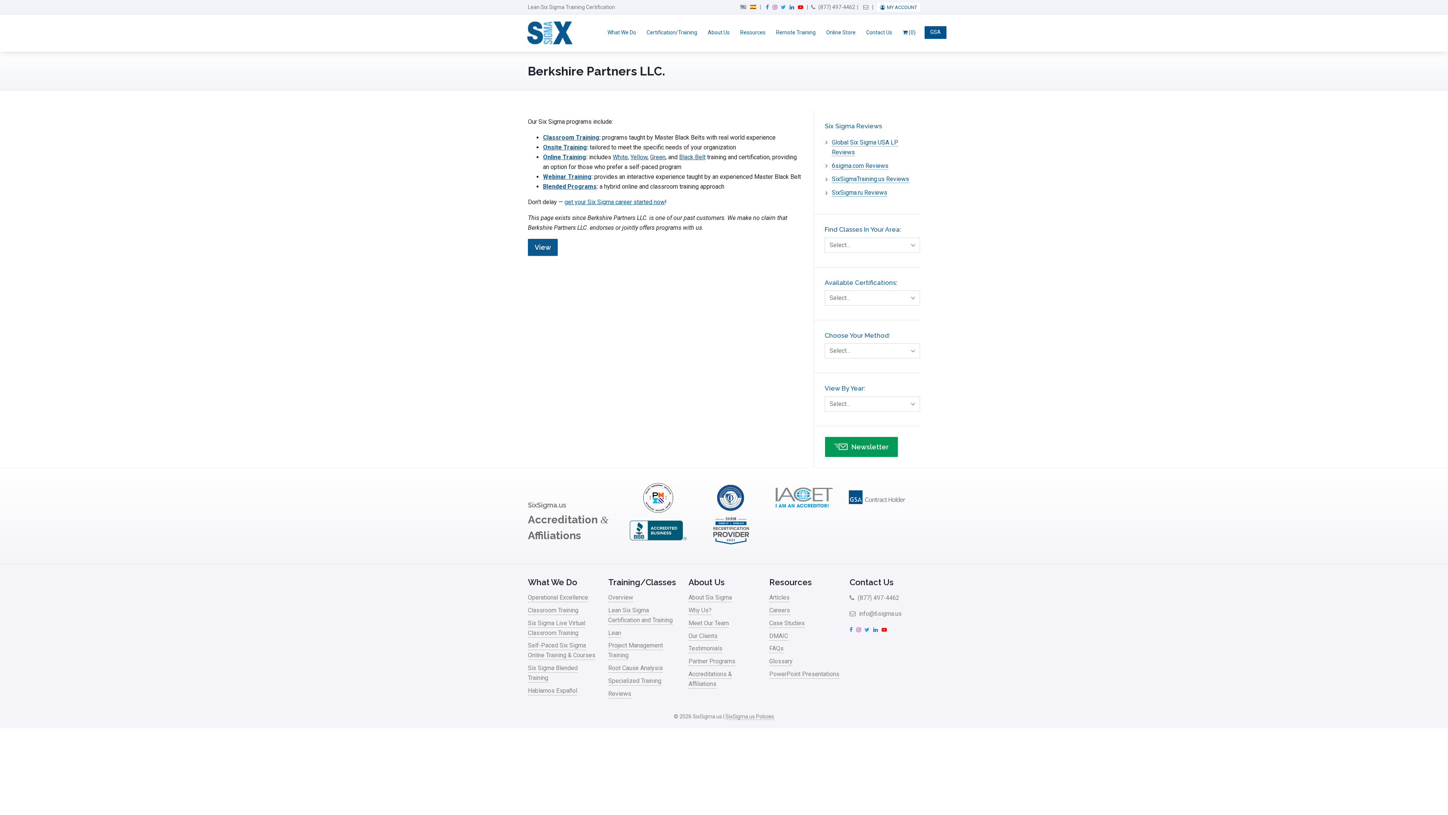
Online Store (841, 32)
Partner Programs (712, 661)
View (543, 247)
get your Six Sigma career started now (614, 202)
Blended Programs (570, 186)
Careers (779, 610)
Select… (840, 245)
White (620, 157)
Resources (752, 32)
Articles (779, 597)
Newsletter (870, 447)
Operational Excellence (558, 597)
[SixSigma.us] (548, 33)
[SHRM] (731, 543)
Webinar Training (567, 176)
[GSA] (877, 510)
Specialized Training (634, 680)
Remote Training (796, 32)
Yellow (638, 157)
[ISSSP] (731, 510)
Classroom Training (571, 137)
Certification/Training (672, 32)
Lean (614, 633)
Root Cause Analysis (635, 668)
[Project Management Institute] (658, 510)
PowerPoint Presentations (804, 674)
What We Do (621, 32)
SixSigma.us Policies (750, 717)
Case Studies (787, 623)
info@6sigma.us (879, 613)
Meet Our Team (709, 623)
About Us (719, 32)
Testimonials (705, 648)
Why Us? (700, 610)
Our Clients (703, 636)
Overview (620, 597)
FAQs (776, 648)
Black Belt (692, 157)
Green (658, 157)
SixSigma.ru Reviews (859, 192)
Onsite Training (565, 147)
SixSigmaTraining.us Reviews (870, 179)
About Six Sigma (710, 597)
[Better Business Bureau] (658, 543)
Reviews (619, 693)
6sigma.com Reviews (860, 165)
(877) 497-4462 (836, 7)
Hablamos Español (552, 690)
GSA (935, 32)
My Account (902, 7)
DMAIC (778, 636)
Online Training (564, 157)
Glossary (781, 661)
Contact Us (879, 32)
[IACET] (804, 510)
